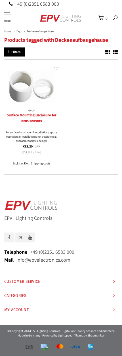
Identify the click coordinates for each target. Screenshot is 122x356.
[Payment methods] (29, 347)
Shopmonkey (95, 335)
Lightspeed (65, 335)
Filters (15, 52)
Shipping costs (41, 163)
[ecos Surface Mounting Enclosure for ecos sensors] (31, 87)
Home (7, 31)
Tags (19, 31)
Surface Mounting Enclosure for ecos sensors (31, 118)
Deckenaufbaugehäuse (40, 31)
